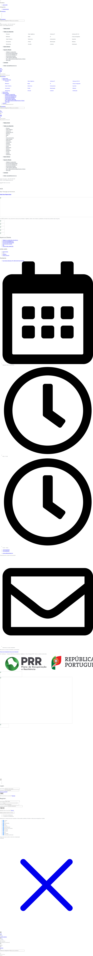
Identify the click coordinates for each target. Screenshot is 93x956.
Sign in (12, 810)
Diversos (8, 34)
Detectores (30, 39)
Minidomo (8, 36)
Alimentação (52, 41)
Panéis (29, 41)
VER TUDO (8, 60)
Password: (2, 790)
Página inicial (6, 28)
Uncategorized (6, 9)
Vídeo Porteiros (9, 39)
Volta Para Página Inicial (5, 194)
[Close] (0, 949)
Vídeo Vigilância (31, 34)
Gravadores (8, 41)
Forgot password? (3, 791)
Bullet (29, 36)
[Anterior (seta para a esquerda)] (0, 955)
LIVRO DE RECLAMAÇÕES (11, 57)
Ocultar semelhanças (8, 815)
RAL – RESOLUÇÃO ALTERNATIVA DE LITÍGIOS (15, 58)
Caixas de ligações (76, 36)
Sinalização (74, 44)
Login (2, 793)
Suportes (74, 39)
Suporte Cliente (7, 49)
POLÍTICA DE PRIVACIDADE (11, 53)
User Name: (2, 788)
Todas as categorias (8, 31)
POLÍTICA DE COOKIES (11, 56)
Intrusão (29, 44)
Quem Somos (6, 46)
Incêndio (52, 44)
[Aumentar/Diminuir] (0, 954)
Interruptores (52, 39)
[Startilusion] (3, 11)
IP (50, 36)
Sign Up (2, 808)
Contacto (5, 62)
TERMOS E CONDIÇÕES (11, 52)
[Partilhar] (3, 954)
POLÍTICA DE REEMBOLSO (11, 54)
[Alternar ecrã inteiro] (1, 954)
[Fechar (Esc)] (4, 954)
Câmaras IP (52, 34)
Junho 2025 (5, 4)
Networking (8, 44)
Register (13, 795)
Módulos (74, 41)
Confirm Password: (4, 806)
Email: (1, 802)
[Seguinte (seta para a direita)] (1, 955)
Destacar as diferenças (9, 816)
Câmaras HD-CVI (75, 34)
